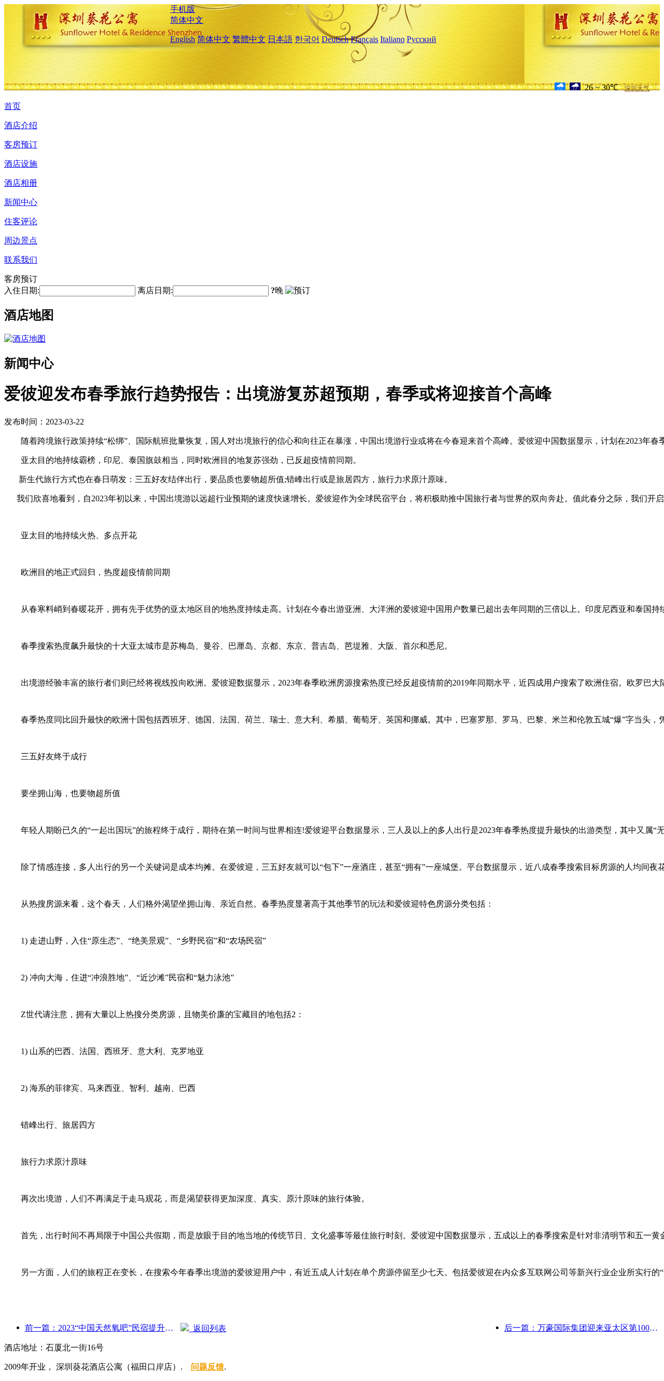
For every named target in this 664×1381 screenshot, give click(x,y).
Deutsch (335, 39)
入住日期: (21, 290)
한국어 (307, 39)
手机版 (182, 9)
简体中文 (186, 20)
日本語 (280, 39)
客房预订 (20, 144)
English (182, 39)
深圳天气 (637, 88)
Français (364, 39)
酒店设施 (20, 163)
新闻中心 (20, 202)
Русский (421, 39)
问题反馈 (207, 1366)
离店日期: (155, 290)
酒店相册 (20, 183)
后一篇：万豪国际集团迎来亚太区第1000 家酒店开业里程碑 (582, 1327)
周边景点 (20, 240)
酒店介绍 (20, 125)
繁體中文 (249, 39)
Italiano (392, 39)
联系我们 (20, 259)
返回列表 (207, 1328)
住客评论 (20, 221)
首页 (12, 106)
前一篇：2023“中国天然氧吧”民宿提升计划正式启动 (103, 1327)
